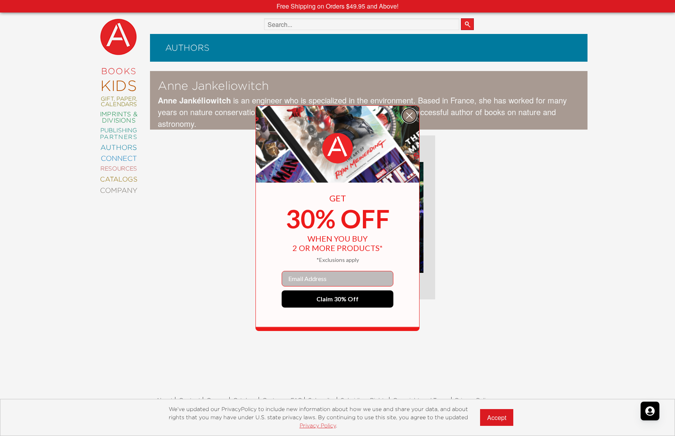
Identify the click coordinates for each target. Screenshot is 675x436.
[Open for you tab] (650, 411)
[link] (337, 148)
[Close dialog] (409, 116)
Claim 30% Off (337, 299)
